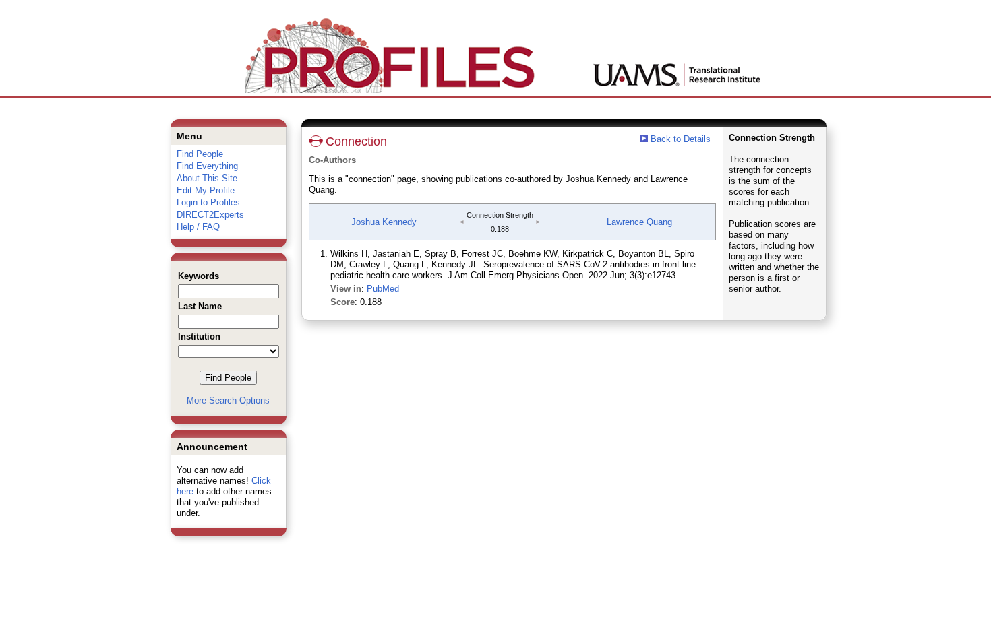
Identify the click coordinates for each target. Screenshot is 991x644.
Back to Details (681, 139)
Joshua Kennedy (384, 222)
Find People (200, 154)
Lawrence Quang (639, 222)
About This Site (207, 178)
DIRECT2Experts (210, 215)
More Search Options (228, 400)
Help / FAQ (198, 227)
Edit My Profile (206, 190)
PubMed (383, 289)
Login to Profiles (208, 202)
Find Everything (207, 166)
